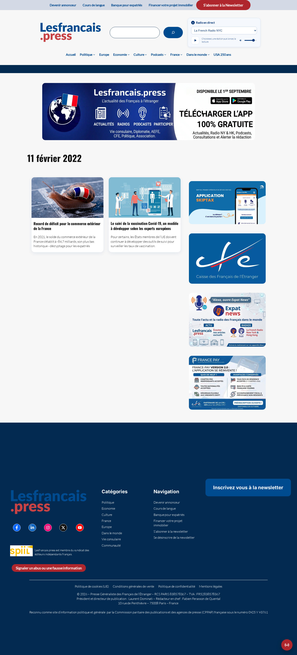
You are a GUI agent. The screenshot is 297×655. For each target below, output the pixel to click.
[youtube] (80, 527)
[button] (287, 645)
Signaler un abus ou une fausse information (49, 568)
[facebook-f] (17, 527)
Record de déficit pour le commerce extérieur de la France (67, 226)
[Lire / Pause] (195, 40)
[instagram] (48, 527)
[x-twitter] (63, 527)
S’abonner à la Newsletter (223, 5)
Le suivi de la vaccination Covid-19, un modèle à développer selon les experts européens (144, 226)
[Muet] (241, 40)
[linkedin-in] (32, 527)
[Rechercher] (173, 32)
